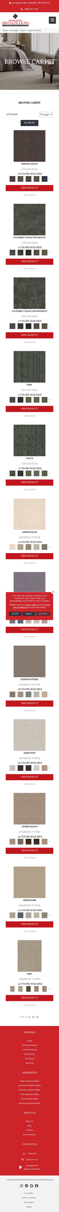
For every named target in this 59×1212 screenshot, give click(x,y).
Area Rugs (29, 1063)
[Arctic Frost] (20, 841)
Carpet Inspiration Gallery (29, 1081)
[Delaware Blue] (44, 547)
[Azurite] (20, 620)
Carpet (22, 30)
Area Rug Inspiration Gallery (30, 1103)
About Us (29, 1121)
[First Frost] (36, 768)
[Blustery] (36, 694)
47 (29, 1017)
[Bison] (28, 841)
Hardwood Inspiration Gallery (29, 1086)
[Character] (20, 252)
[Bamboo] (20, 547)
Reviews (29, 1130)
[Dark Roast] (28, 768)
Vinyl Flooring (29, 1054)
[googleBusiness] (32, 1186)
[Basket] (20, 694)
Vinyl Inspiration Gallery (29, 1094)
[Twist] (44, 400)
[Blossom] (44, 620)
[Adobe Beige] (30, 956)
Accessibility (28, 1193)
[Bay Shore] (36, 989)
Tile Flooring (29, 1059)
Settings (43, 614)
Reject (29, 614)
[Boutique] (44, 694)
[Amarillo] (29, 808)
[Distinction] (44, 252)
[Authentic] (29, 882)
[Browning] (36, 841)
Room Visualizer (29, 1135)
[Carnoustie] (44, 841)
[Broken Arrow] (44, 989)
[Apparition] (28, 989)
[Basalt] (28, 620)
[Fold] (28, 400)
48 (33, 1017)
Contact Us (32, 1154)
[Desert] (20, 179)
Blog (29, 1126)
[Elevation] (28, 179)
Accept (15, 614)
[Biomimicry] (29, 219)
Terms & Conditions (29, 1198)
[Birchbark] (36, 620)
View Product (29, 188)
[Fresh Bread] (44, 768)
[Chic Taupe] (36, 547)
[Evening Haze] (44, 915)
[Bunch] (20, 400)
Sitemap (29, 1207)
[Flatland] (44, 179)
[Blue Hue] (20, 915)
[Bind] (29, 367)
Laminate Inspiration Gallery (29, 1090)
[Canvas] (29, 735)
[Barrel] (29, 661)
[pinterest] (26, 1186)
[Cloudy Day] (28, 915)
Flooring (14, 30)
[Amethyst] (29, 588)
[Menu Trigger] (52, 20)
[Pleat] (36, 400)
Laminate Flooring (29, 1050)
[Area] (29, 146)
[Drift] (36, 915)
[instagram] (21, 1186)
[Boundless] (28, 547)
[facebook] (37, 1186)
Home (5, 30)
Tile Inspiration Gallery (29, 1099)
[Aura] (29, 514)
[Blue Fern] (28, 694)
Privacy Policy (29, 1202)
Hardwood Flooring (29, 1045)
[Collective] (28, 252)
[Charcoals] (20, 768)
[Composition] (36, 252)
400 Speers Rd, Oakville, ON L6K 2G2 (30, 3)
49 (37, 1017)
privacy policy (31, 605)
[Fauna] (36, 179)
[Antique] (20, 989)
